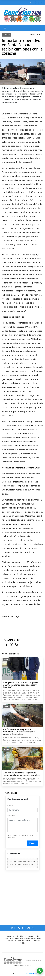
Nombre (10, 806)
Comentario (11, 816)
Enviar (32, 843)
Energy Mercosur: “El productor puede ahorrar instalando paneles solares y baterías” (20, 685)
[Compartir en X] (11, 645)
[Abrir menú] (5, 28)
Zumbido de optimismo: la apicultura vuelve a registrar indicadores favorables (21, 774)
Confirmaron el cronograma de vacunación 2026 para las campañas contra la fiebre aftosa (19, 731)
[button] (31, 2)
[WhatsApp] (35, 2)
